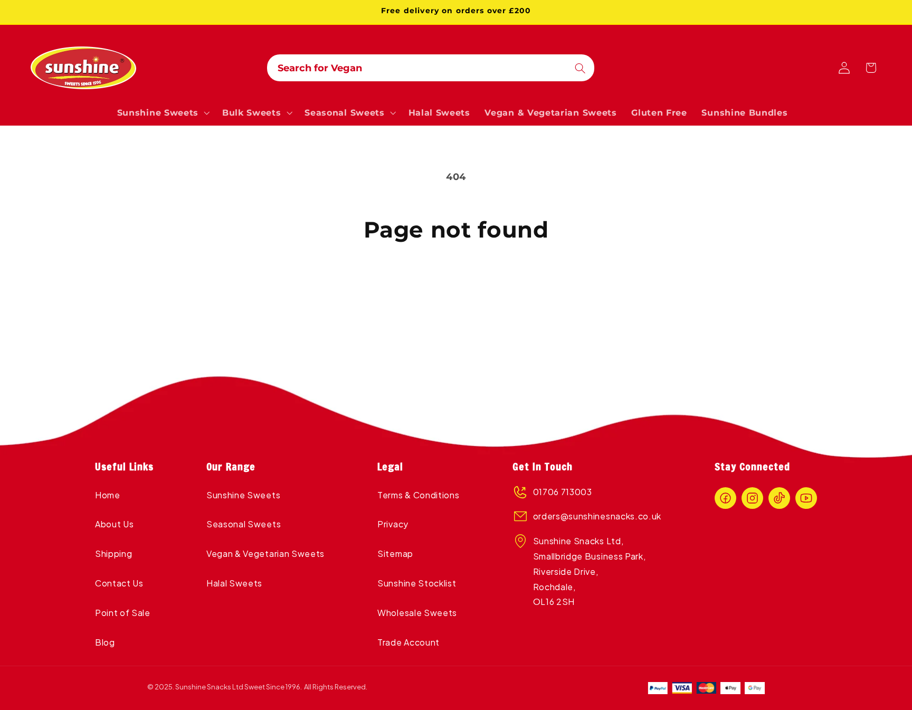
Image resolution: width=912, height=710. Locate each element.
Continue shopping (456, 287)
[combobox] (430, 68)
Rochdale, (554, 586)
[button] (162, 113)
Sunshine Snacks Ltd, (578, 540)
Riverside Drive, (567, 571)
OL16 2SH (554, 601)
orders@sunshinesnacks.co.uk (597, 516)
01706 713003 (562, 491)
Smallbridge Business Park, (589, 556)
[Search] (580, 68)
